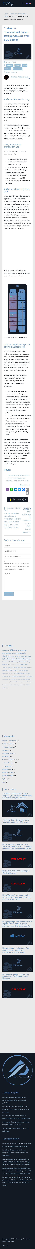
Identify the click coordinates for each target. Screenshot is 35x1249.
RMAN (12, 662)
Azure (28, 673)
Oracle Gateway (6, 682)
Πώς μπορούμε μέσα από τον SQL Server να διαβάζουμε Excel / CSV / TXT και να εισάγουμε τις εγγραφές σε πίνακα (17, 1170)
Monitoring (5, 653)
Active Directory (6, 676)
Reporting (28, 656)
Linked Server (14, 656)
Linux (18, 650)
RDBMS (25, 65)
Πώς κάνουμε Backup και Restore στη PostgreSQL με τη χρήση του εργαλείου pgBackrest (14, 1100)
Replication (19, 659)
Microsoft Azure (7, 769)
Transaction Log (17, 68)
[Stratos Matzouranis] (6, 79)
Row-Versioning (22, 656)
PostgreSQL (18, 685)
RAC (10, 653)
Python (4, 659)
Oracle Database (9, 763)
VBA (14, 667)
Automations (23, 650)
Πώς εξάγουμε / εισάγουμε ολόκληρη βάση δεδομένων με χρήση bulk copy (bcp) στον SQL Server (16, 897)
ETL (9, 670)
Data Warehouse (9, 744)
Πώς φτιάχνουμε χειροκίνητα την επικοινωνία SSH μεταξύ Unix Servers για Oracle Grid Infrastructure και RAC (17, 846)
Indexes (4, 664)
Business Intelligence (9, 740)
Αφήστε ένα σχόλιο (11, 72)
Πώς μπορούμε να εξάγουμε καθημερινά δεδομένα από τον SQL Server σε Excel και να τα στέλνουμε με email (16, 1161)
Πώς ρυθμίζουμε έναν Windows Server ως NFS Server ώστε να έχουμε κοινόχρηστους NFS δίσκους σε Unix (17, 924)
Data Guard (11, 685)
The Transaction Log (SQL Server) (18, 475)
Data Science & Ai (7, 753)
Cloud (17, 667)
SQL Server (7, 68)
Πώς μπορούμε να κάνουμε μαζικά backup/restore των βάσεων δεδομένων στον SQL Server (15, 950)
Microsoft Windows (8, 775)
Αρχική (6, 13)
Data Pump (13, 664)
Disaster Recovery (16, 682)
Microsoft (17, 65)
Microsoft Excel (8, 747)
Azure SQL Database (26, 676)
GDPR (8, 664)
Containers (5, 750)
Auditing (24, 682)
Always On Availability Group (22, 662)
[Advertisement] (17, 250)
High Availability (26, 679)
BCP (14, 673)
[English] (30, 3)
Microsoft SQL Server (10, 760)
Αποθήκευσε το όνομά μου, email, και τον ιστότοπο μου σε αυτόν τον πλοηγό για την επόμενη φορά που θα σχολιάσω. (16, 566)
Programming (27, 659)
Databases (13, 13)
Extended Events (15, 676)
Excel (19, 679)
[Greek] (27, 3)
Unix (17, 664)
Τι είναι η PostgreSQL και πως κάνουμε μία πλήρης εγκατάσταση (15, 1152)
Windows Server (13, 679)
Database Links (6, 662)
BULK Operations (16, 653)
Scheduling (5, 679)
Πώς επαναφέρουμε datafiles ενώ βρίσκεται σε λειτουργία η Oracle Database (15, 977)
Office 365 (22, 667)
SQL (24, 685)
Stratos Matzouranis (19, 77)
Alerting (10, 667)
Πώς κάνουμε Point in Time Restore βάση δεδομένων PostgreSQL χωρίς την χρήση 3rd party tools (16, 1109)
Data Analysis (11, 659)
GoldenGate (5, 650)
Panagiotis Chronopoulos (10, 1150)
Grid (20, 670)
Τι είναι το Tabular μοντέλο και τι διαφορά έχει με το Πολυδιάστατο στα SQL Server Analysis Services (17, 796)
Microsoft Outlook (7, 772)
